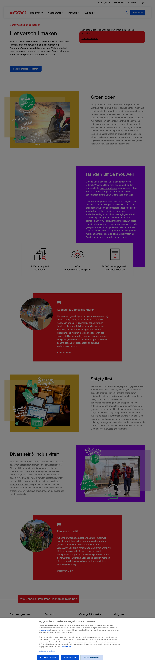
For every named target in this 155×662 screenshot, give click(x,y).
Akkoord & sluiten (48, 657)
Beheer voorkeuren (92, 657)
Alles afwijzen (70, 657)
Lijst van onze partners (47, 651)
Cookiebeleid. (66, 647)
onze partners (45, 630)
